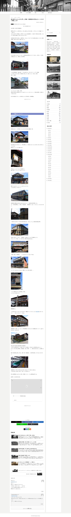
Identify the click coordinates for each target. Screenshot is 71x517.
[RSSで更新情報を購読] (30, 429)
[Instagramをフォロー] (26, 429)
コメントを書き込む (27, 508)
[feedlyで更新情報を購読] (28, 429)
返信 (42, 491)
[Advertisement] (27, 106)
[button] (32, 424)
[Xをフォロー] (24, 429)
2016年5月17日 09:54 (14, 495)
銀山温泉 (37, 311)
